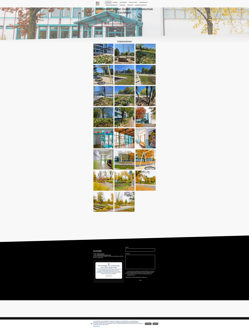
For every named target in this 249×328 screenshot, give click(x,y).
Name (127, 247)
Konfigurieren (96, 326)
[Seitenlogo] (97, 3)
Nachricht (127, 253)
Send (140, 280)
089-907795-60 (100, 253)
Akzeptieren (109, 276)
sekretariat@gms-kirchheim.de (104, 255)
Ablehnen (155, 323)
